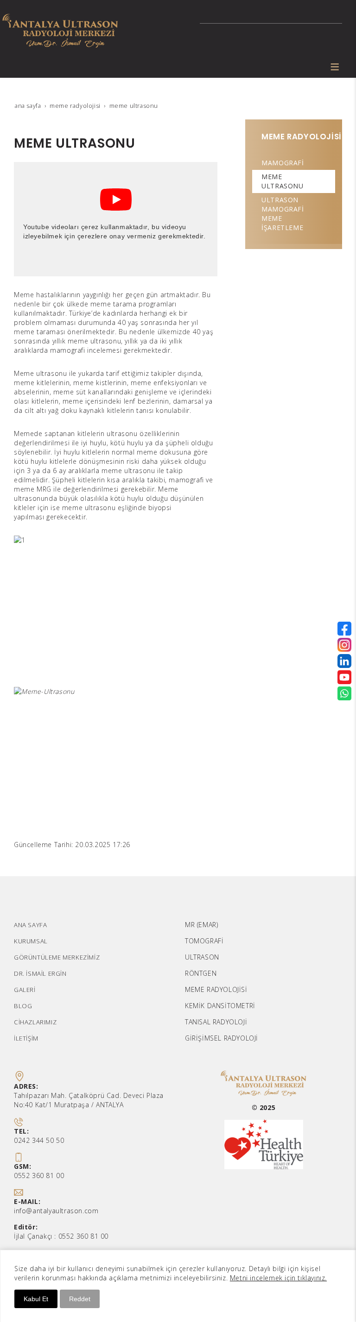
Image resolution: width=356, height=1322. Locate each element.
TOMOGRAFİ (204, 940)
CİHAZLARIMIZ (35, 1022)
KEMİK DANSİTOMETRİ (220, 1005)
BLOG (23, 1006)
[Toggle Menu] (334, 66)
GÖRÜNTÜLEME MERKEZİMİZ (57, 957)
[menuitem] (293, 163)
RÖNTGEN (200, 973)
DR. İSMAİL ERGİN (40, 973)
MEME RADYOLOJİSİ (216, 989)
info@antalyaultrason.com (56, 1210)
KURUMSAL (31, 941)
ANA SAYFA (30, 925)
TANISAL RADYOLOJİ (216, 1021)
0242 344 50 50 (39, 1140)
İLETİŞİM (26, 1038)
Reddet (79, 1299)
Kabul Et (36, 1299)
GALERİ (25, 989)
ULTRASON (202, 957)
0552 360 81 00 (39, 1175)
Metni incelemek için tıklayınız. (278, 1277)
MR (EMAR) (201, 924)
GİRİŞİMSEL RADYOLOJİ (221, 1038)
